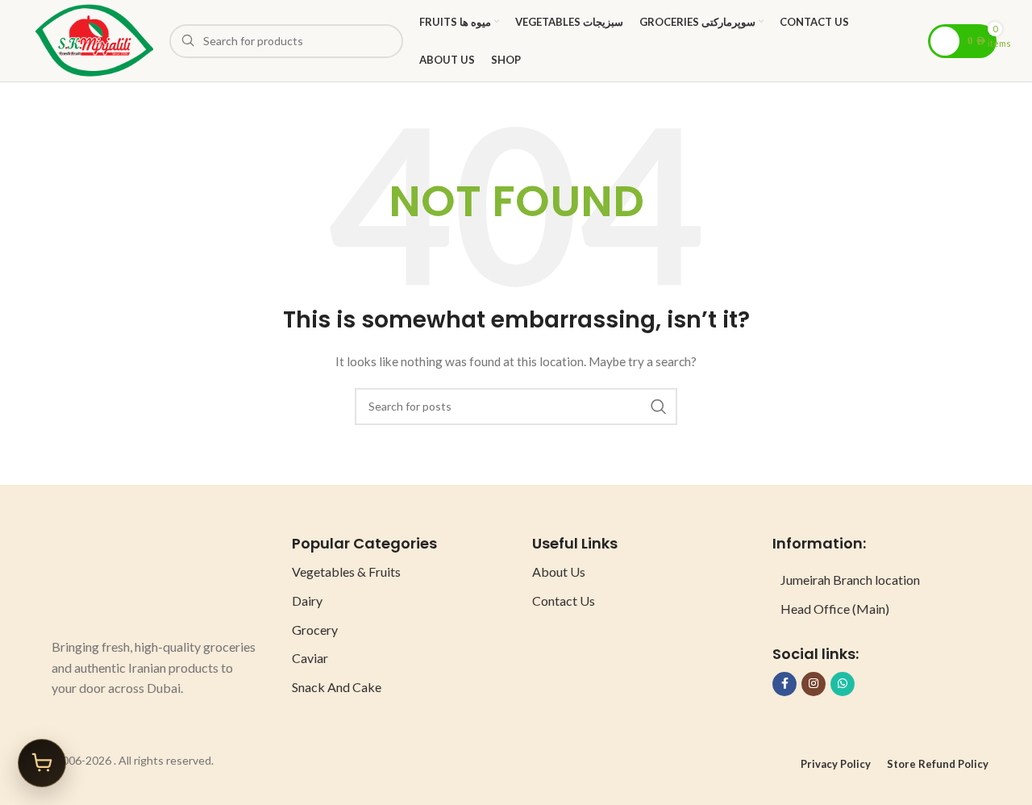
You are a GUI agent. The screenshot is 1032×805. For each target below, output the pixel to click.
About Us (558, 571)
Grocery (315, 629)
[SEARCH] (658, 406)
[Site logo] (94, 39)
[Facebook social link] (784, 684)
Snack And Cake (336, 686)
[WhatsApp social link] (842, 684)
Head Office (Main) (834, 608)
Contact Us (563, 600)
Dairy (307, 600)
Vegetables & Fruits (346, 571)
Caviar (310, 657)
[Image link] (112, 577)
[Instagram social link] (813, 684)
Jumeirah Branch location (850, 579)
